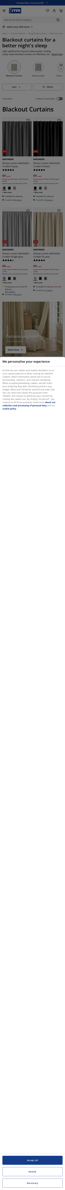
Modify (32, 1171)
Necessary (32, 1183)
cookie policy (9, 408)
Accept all (32, 1160)
